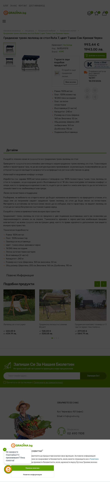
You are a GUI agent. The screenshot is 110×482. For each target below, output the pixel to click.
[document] (55, 459)
